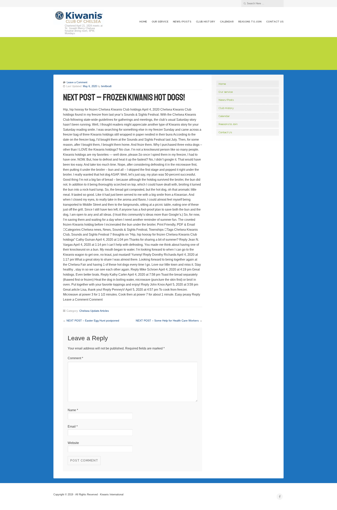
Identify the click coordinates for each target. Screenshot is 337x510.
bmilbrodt (106, 86)
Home (143, 21)
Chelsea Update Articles (94, 310)
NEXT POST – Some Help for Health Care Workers (167, 320)
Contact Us (275, 21)
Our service (160, 21)
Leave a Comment (77, 82)
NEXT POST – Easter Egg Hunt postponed (93, 320)
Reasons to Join (250, 21)
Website (73, 443)
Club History (205, 21)
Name (73, 410)
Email (73, 426)
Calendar (227, 21)
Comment (75, 358)
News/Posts (182, 21)
